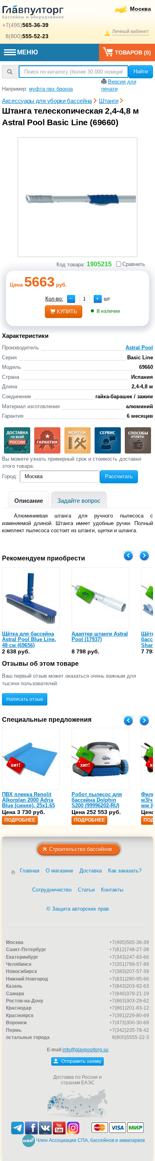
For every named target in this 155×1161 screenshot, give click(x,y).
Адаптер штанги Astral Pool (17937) (100, 636)
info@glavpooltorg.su (85, 1049)
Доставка (90, 871)
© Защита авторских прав (77, 909)
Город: (9, 476)
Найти (141, 71)
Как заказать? (124, 871)
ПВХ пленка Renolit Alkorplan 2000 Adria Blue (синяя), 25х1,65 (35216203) (28, 802)
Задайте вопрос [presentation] (79, 500)
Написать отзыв (24, 699)
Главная (29, 871)
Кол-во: (54, 299)
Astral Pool (139, 348)
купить (67, 311)
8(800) (27, 36)
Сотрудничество (52, 890)
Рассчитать (119, 476)
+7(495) (25, 25)
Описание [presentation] (28, 500)
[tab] (28, 499)
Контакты (112, 890)
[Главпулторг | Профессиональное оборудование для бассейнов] (33, 13)
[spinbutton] (84, 299)
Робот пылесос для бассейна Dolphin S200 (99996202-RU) (97, 800)
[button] (98, 299)
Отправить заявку (80, 1061)
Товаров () (133, 52)
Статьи (86, 890)
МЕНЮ (27, 52)
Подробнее (19, 820)
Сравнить (133, 264)
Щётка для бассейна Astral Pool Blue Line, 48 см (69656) (29, 639)
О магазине (59, 871)
